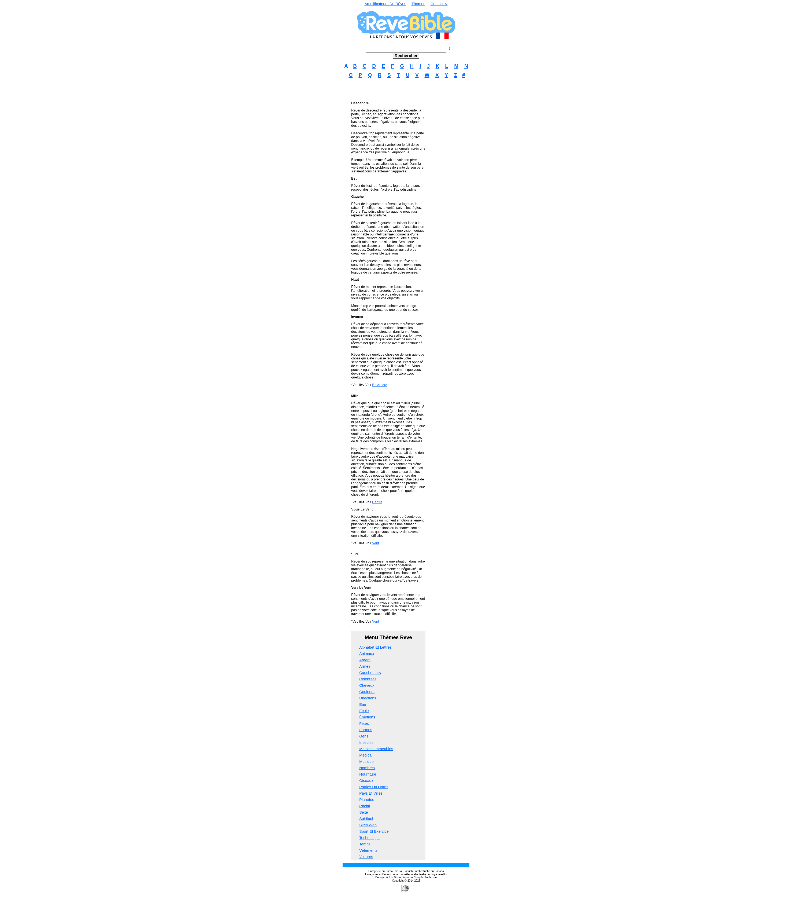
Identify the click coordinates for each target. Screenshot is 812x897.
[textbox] (406, 48)
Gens (363, 736)
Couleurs (366, 692)
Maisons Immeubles (376, 749)
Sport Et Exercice (374, 831)
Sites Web (368, 825)
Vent (375, 543)
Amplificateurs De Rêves (385, 4)
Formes (365, 730)
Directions (367, 698)
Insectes (366, 742)
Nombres (367, 768)
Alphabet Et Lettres (375, 647)
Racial (364, 806)
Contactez (439, 4)
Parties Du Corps (373, 787)
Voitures (366, 857)
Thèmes (418, 4)
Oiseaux (366, 781)
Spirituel (366, 819)
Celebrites (367, 679)
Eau (362, 704)
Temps (364, 844)
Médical (365, 755)
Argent (364, 660)
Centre (377, 502)
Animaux (366, 654)
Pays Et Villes (371, 793)
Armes (364, 666)
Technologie (369, 838)
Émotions (367, 717)
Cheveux (366, 685)
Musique (366, 761)
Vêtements (368, 850)
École (364, 711)
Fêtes (364, 723)
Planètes (366, 800)
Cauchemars (370, 673)
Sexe (363, 812)
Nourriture (367, 774)
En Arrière (379, 385)
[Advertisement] (406, 91)
